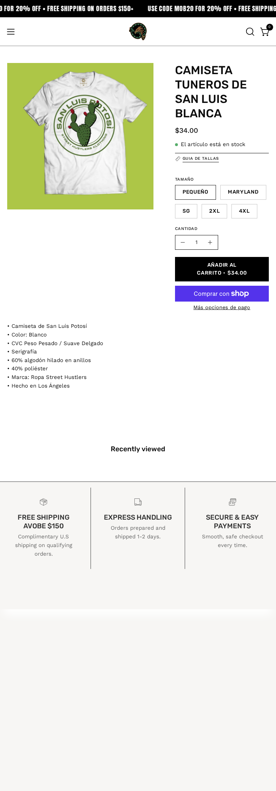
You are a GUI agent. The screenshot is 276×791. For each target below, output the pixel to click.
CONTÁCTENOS (167, 623)
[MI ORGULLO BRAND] (138, 31)
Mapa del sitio (166, 672)
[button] (249, 32)
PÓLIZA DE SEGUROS (176, 647)
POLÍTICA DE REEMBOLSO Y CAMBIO (199, 635)
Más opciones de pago (221, 307)
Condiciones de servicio (180, 660)
